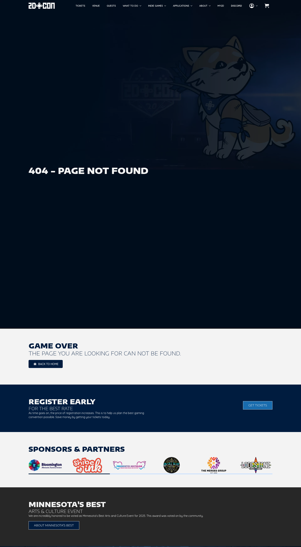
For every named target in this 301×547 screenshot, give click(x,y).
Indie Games (155, 5)
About (203, 5)
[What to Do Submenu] (141, 6)
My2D (221, 5)
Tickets (80, 5)
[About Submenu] (210, 6)
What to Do (130, 5)
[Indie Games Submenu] (166, 6)
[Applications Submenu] (192, 6)
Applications (181, 5)
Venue (96, 5)
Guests (111, 5)
